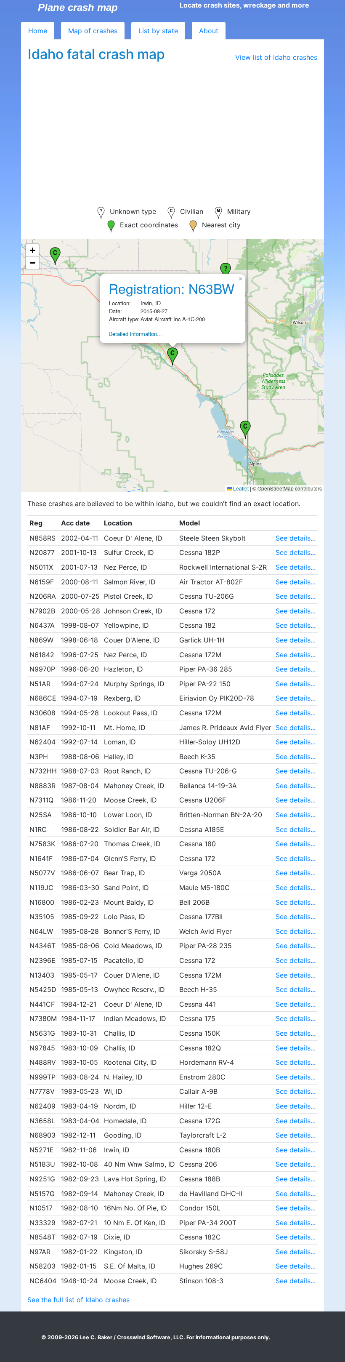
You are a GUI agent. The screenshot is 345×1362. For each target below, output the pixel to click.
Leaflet (240, 488)
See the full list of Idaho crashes (78, 1299)
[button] (245, 428)
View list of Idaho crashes (276, 57)
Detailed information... (135, 334)
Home (37, 31)
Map (92, 31)
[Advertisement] (172, 129)
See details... (296, 538)
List (158, 31)
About (208, 31)
